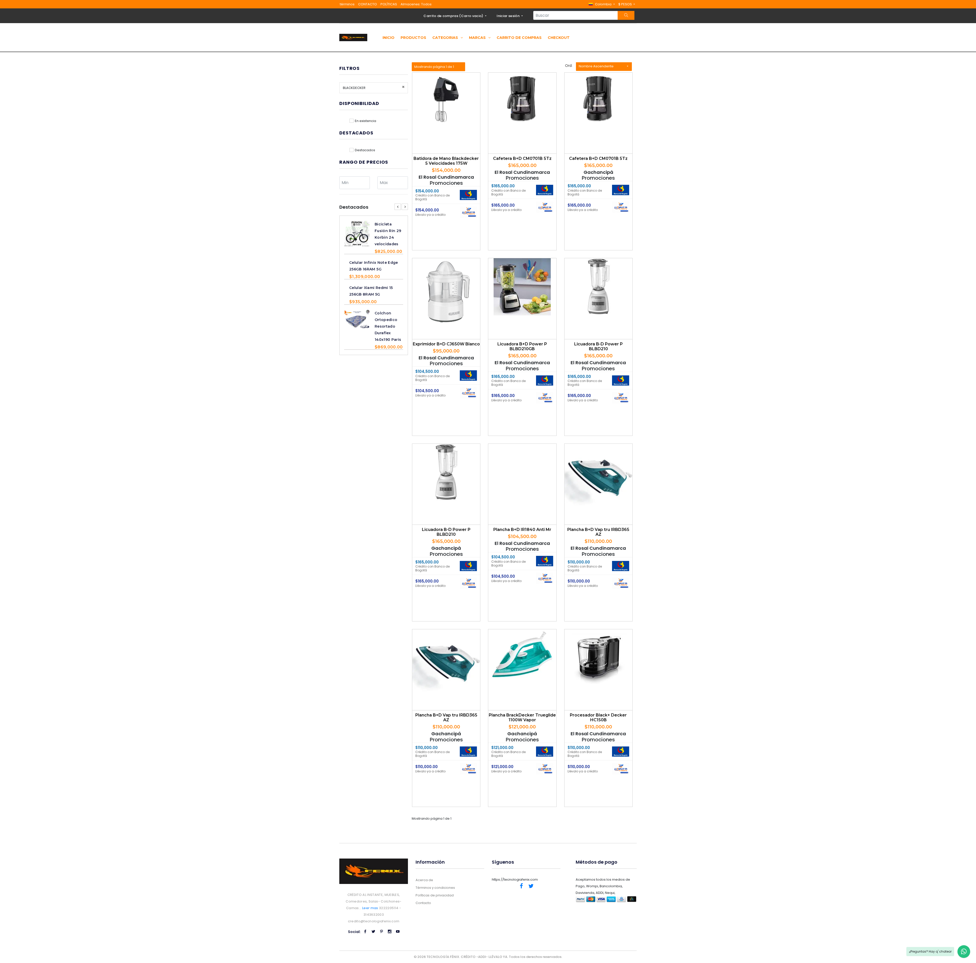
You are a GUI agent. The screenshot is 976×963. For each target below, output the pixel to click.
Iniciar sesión (508, 15)
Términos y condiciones (435, 887)
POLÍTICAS (388, 4)
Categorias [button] (445, 37)
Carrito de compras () (453, 15)
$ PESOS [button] (625, 4)
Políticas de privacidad (435, 895)
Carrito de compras (519, 37)
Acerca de (424, 880)
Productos (413, 37)
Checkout (559, 37)
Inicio (388, 37)
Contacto (423, 902)
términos (347, 4)
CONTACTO (367, 4)
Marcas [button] (478, 37)
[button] (601, 4)
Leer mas (370, 908)
